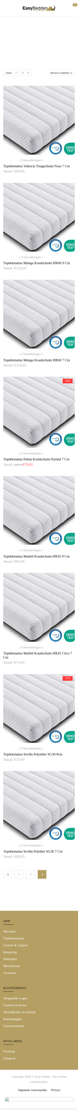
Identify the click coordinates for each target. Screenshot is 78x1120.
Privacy (55, 1090)
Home (14, 45)
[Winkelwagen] (73, 7)
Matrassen (9, 931)
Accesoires (9, 973)
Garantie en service (15, 1005)
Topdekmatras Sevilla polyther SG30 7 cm (32, 851)
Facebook (9, 1051)
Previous (7, 874)
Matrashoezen (11, 966)
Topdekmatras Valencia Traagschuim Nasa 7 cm (36, 166)
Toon (8, 73)
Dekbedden (10, 959)
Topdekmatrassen (13, 938)
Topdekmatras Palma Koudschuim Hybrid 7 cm (36, 459)
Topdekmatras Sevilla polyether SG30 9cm (32, 754)
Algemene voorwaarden (32, 1090)
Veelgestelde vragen (15, 998)
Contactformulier (13, 1026)
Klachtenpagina (12, 1019)
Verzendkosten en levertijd (19, 1012)
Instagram (9, 1058)
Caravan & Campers (15, 945)
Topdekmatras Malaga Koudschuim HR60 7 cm (36, 360)
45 (28, 72)
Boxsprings (10, 952)
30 (22, 72)
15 (16, 72)
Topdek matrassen (37, 45)
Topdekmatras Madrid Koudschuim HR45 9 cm (36, 556)
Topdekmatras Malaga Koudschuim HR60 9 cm (36, 263)
